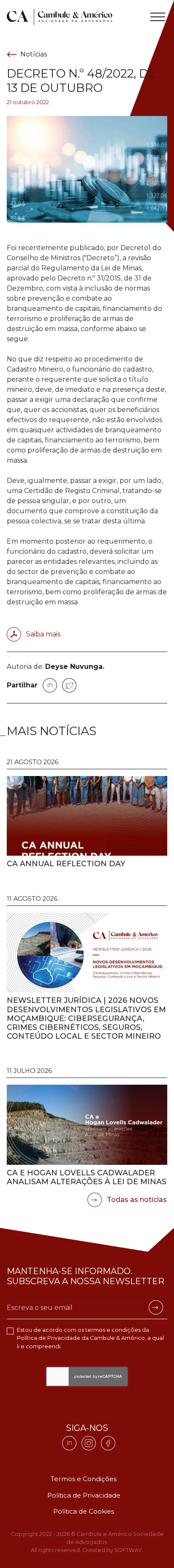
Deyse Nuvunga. (74, 667)
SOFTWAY (128, 1550)
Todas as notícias (136, 1200)
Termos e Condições (84, 1479)
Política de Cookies (83, 1511)
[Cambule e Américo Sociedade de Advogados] (59, 17)
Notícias (33, 54)
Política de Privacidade (48, 1338)
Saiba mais (42, 634)
